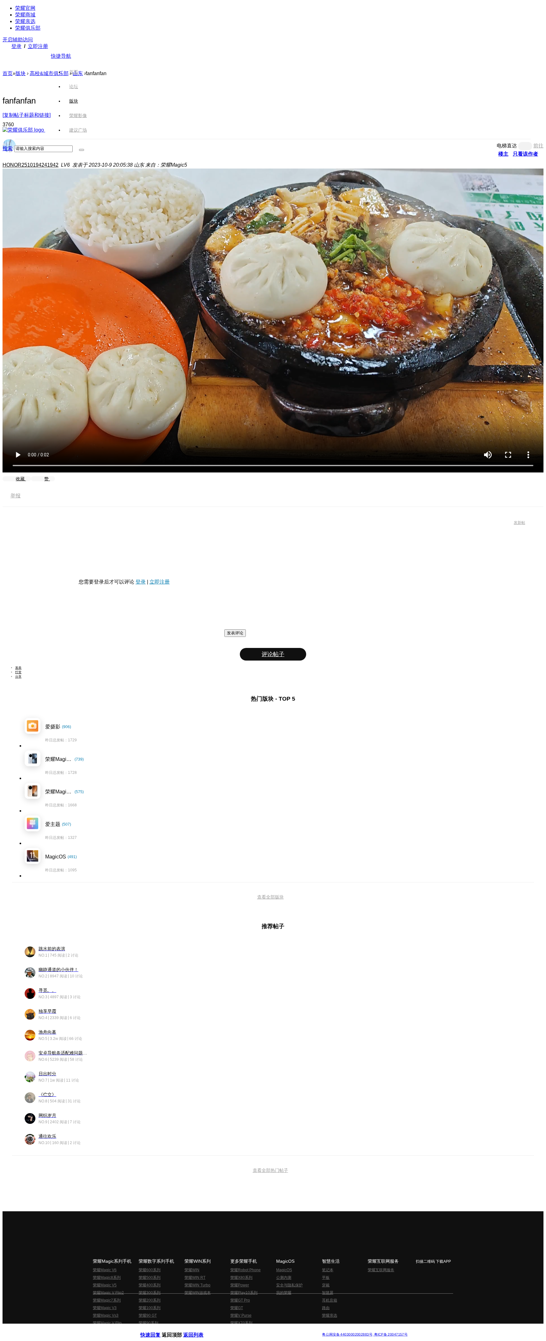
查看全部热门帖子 (270, 1170)
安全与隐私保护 (289, 1285)
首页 (73, 71)
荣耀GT (236, 1308)
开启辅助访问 (18, 39)
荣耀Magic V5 (105, 1285)
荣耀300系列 (150, 1293)
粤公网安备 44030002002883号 (347, 1334)
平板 (326, 1277)
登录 (16, 46)
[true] (81, 150)
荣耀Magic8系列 (107, 1277)
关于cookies (234, 1329)
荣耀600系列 (150, 1270)
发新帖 (519, 522)
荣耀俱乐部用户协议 (157, 1329)
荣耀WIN (192, 1270)
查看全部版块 (270, 896)
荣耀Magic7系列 (107, 1300)
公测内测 (283, 1277)
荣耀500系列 (150, 1277)
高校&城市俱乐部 (49, 73)
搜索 (8, 148)
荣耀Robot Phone (245, 1270)
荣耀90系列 (148, 1323)
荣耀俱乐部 (27, 28)
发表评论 (235, 633)
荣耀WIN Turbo (197, 1285)
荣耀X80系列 (241, 1277)
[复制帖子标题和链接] (27, 115)
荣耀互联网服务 (381, 1270)
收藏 (21, 478)
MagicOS (284, 1270)
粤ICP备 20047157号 (390, 1334)
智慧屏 (327, 1293)
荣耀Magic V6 (105, 1270)
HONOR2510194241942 (30, 165)
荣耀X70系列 (241, 1323)
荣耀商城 (25, 14)
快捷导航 (61, 56)
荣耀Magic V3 (105, 1308)
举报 (15, 495)
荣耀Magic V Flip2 (108, 1293)
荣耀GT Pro (240, 1300)
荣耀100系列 (150, 1308)
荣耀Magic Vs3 (105, 1315)
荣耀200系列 (150, 1300)
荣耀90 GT (148, 1315)
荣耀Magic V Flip (107, 1323)
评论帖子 (273, 654)
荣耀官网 (25, 8)
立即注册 (38, 46)
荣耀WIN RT (195, 1277)
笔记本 (327, 1270)
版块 (20, 73)
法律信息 (252, 1329)
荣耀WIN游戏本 (198, 1293)
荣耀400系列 (150, 1285)
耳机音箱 (329, 1300)
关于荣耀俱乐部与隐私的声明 (199, 1329)
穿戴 (326, 1285)
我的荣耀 (283, 1293)
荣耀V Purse (241, 1315)
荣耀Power (239, 1285)
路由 (326, 1308)
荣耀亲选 (25, 21)
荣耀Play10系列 (244, 1293)
